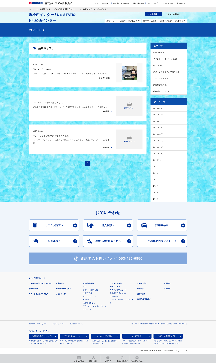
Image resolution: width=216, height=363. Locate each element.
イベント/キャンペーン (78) (165, 59)
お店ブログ (87, 9)
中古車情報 (181, 3)
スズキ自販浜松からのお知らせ (40, 283)
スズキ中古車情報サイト (167, 336)
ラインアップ (152, 3)
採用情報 (167, 289)
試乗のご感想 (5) (160, 85)
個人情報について (76, 324)
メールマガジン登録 (104, 336)
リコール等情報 (135, 336)
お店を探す (105, 3)
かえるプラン (115, 287)
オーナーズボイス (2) (162, 78)
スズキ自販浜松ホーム (37, 278)
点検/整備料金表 (89, 303)
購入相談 (140, 289)
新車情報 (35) (159, 52)
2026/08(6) (158, 108)
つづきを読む (104, 78)
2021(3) (156, 180)
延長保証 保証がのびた (118, 293)
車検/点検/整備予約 (144, 299)
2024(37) (157, 167)
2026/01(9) (158, 154)
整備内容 (86, 300)
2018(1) (156, 199)
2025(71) (157, 160)
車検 (84, 287)
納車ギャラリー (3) (161, 91)
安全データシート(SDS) (37, 324)
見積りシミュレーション (73, 336)
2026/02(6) (158, 147)
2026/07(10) (158, 115)
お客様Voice (33, 289)
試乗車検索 (141, 294)
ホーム (95, 3)
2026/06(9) (158, 121)
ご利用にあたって (58, 324)
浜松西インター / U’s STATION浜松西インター (59, 9)
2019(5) (156, 192)
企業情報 (167, 283)
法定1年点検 (87, 293)
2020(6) (156, 186)
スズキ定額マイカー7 (118, 290)
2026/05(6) (158, 128)
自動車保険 (114, 296)
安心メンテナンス (89, 296)
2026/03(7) (158, 141)
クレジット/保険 (167, 3)
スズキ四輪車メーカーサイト (42, 336)
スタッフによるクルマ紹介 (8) (166, 72)
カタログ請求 (142, 283)
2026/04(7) (158, 134)
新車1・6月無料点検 (90, 290)
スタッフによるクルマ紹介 (38, 294)
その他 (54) (158, 65)
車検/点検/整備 (138, 3)
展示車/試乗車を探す (121, 3)
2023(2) (156, 173)
